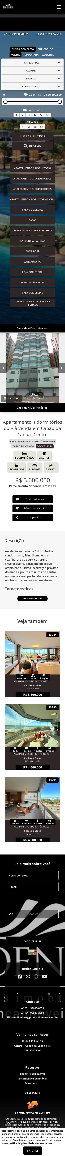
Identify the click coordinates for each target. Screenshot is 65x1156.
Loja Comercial (32, 272)
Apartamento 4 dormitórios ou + (32, 199)
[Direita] (61, 368)
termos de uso (44, 1143)
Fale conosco (32, 1083)
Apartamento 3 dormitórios (32, 189)
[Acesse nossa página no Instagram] (36, 976)
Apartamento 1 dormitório (32, 168)
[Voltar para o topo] (8, 1122)
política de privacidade (21, 1143)
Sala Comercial (32, 292)
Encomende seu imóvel (32, 1078)
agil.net (45, 1113)
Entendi (32, 1150)
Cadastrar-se (32, 941)
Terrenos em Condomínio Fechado (32, 303)
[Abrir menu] (58, 7)
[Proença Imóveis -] (32, 953)
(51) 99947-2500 (50, 34)
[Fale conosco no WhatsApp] (28, 976)
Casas (32, 220)
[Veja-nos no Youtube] (44, 976)
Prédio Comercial (32, 282)
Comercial (32, 251)
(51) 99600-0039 (18, 34)
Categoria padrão (32, 240)
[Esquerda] (3, 368)
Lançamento (32, 261)
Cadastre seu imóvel (32, 1074)
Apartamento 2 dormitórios (32, 178)
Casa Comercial (32, 209)
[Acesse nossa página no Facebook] (20, 976)
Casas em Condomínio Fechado (32, 230)
